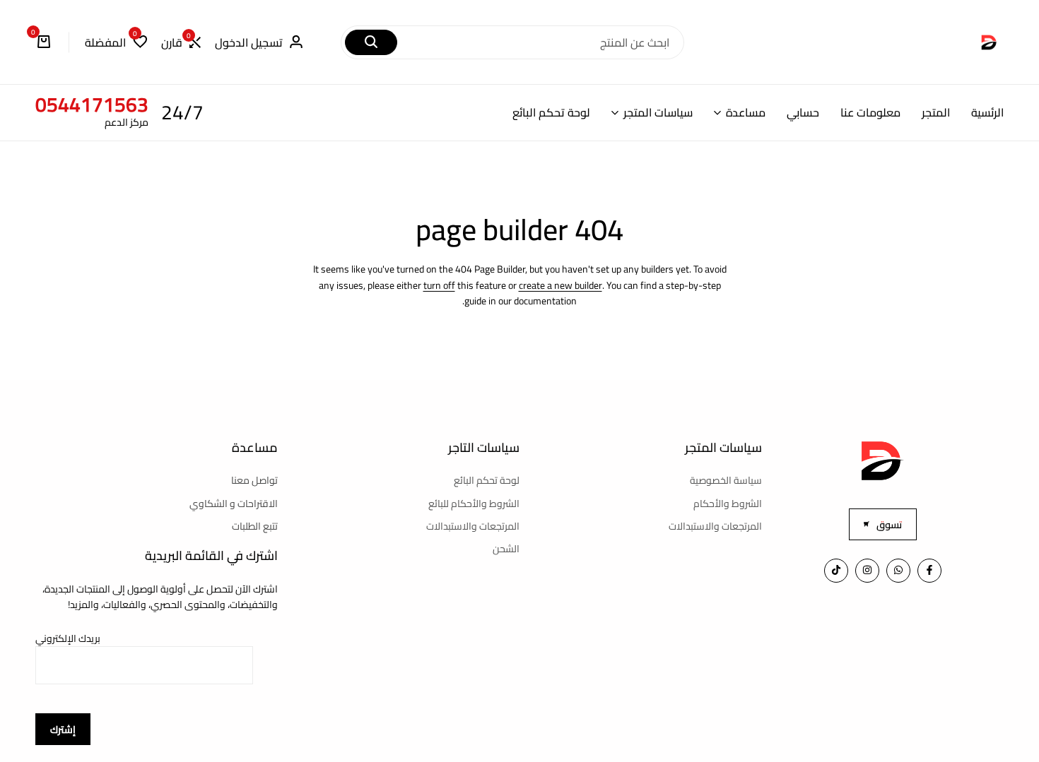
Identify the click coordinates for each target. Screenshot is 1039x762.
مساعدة (745, 113)
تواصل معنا (254, 480)
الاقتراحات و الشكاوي (233, 503)
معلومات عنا (870, 113)
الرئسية (987, 113)
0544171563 (91, 104)
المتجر (936, 113)
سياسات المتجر (658, 113)
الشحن (506, 548)
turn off (439, 285)
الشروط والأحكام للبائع (474, 503)
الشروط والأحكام (727, 503)
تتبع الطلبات (255, 526)
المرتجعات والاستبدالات (715, 526)
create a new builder (560, 285)
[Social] (929, 571)
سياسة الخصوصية (726, 480)
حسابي (803, 113)
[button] (181, 42)
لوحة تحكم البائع (551, 113)
